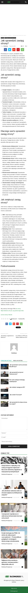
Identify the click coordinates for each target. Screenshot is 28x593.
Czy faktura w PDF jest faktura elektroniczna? (21, 336)
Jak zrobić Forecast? (15, 394)
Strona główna (4, 35)
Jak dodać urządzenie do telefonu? (7, 336)
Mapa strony (14, 588)
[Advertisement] (14, 19)
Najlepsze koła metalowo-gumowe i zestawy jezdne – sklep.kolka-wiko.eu (10, 562)
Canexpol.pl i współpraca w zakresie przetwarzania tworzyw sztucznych (12, 516)
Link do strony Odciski (6, 314)
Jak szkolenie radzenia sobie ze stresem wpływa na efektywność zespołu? (12, 493)
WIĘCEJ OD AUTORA (18, 360)
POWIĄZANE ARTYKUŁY (6, 360)
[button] (26, 2)
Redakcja (6, 46)
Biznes (2, 37)
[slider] (5, 319)
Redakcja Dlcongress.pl (7, 474)
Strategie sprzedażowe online (10, 37)
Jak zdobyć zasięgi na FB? (17, 387)
